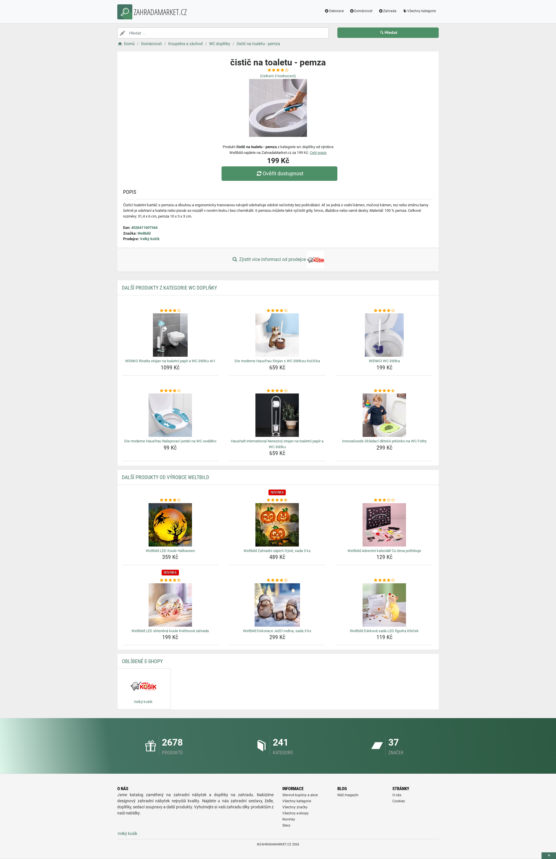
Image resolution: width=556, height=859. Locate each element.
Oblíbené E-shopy (142, 661)
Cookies (398, 801)
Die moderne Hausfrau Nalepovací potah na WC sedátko (170, 441)
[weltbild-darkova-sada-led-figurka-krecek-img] (384, 605)
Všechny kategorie (421, 11)
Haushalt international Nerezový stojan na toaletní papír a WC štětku (277, 444)
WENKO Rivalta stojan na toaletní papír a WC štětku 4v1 (170, 361)
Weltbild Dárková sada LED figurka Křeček (384, 631)
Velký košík (150, 239)
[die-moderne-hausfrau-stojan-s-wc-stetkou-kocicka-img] (277, 335)
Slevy (286, 825)
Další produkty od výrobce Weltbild (165, 477)
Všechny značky (295, 807)
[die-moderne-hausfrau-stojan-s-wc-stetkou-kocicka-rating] (277, 311)
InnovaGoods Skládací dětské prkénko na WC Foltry (384, 441)
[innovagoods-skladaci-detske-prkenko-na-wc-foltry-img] (384, 415)
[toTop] (549, 855)
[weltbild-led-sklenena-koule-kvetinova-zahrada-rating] (170, 580)
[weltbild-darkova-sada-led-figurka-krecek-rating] (384, 580)
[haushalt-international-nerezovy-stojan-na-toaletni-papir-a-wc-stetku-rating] (277, 391)
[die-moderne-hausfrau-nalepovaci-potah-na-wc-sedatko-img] (170, 415)
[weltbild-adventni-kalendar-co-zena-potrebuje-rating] (384, 500)
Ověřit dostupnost (283, 173)
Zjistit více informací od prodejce (272, 259)
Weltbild (144, 233)
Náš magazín (348, 795)
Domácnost (363, 11)
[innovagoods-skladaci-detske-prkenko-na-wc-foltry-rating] (384, 391)
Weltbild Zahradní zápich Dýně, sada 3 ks (277, 551)
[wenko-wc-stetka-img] (384, 335)
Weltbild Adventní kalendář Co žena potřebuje (384, 551)
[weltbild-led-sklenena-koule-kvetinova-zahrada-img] (170, 605)
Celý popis (318, 152)
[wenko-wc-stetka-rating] (384, 311)
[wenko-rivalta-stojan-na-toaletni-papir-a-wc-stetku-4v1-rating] (170, 311)
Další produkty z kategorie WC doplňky (169, 288)
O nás (396, 795)
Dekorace (336, 11)
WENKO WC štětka (384, 361)
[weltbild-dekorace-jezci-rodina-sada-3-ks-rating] (277, 580)
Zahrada (389, 11)
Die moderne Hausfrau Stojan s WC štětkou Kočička (277, 361)
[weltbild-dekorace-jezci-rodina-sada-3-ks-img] (277, 605)
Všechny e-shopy (295, 813)
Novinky (288, 819)
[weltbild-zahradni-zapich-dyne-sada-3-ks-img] (277, 525)
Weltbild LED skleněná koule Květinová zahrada (170, 631)
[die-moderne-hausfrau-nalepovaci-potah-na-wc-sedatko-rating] (170, 391)
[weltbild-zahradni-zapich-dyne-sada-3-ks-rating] (277, 500)
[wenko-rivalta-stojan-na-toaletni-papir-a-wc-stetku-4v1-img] (170, 335)
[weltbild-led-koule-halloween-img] (170, 525)
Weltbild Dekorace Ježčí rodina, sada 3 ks (277, 631)
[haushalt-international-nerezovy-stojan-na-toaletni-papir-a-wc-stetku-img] (277, 415)
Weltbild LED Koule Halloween (170, 551)
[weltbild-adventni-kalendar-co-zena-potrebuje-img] (384, 525)
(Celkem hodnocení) (278, 76)
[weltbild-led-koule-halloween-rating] (170, 500)
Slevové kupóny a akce (300, 795)
